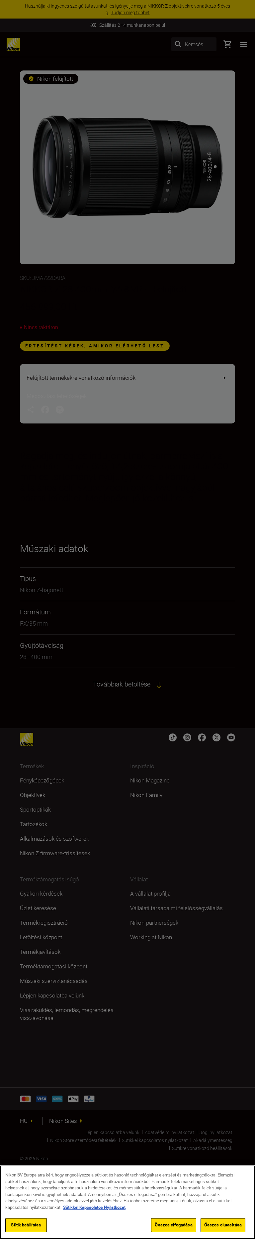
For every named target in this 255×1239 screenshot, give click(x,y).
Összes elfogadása (173, 1225)
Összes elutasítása (223, 1225)
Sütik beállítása (26, 1225)
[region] (127, 1202)
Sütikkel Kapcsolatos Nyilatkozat (94, 1207)
